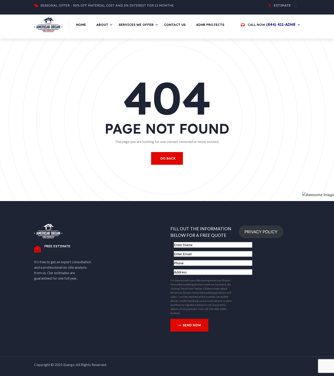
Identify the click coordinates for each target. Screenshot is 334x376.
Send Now (192, 325)
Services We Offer (136, 25)
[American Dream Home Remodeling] (48, 24)
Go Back (168, 158)
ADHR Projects (210, 25)
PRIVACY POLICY (260, 231)
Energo (69, 364)
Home (81, 25)
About (102, 25)
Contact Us (175, 25)
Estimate (282, 5)
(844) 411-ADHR (280, 24)
